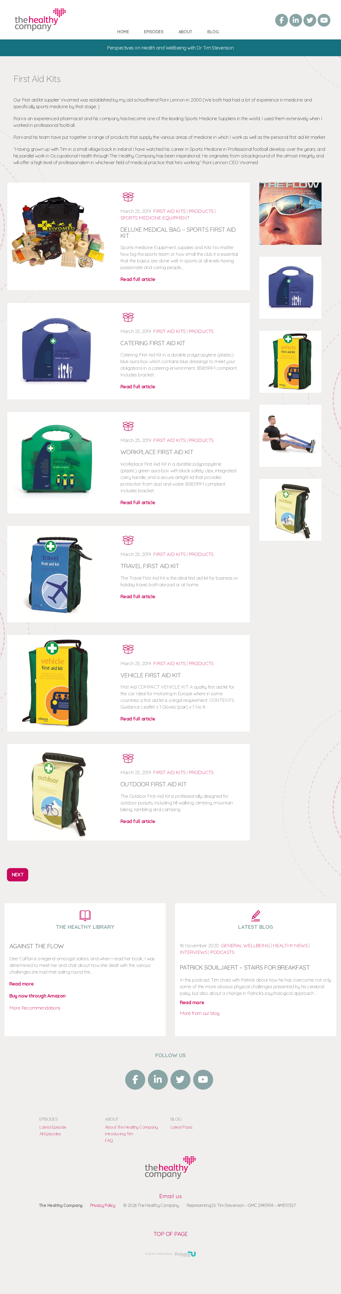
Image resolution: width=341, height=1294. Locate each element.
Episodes (153, 31)
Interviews (194, 952)
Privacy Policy (102, 1205)
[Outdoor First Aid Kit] (170, 1177)
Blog (213, 31)
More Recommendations (34, 1008)
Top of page (170, 1233)
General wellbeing (245, 945)
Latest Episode (52, 1127)
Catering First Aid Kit (152, 343)
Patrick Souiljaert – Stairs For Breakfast (245, 967)
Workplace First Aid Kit (156, 452)
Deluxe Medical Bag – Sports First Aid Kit (178, 232)
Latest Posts (181, 1127)
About (185, 31)
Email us (170, 1195)
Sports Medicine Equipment (154, 218)
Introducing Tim (119, 1133)
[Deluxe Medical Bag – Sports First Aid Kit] (40, 28)
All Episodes (50, 1133)
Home (123, 31)
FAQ (109, 1140)
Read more (21, 984)
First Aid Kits (169, 211)
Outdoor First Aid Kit (153, 784)
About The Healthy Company (131, 1127)
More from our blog (200, 1013)
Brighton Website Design (159, 1253)
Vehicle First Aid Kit (150, 675)
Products (201, 211)
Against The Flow (36, 946)
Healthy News (290, 945)
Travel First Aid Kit (149, 566)
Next (18, 875)
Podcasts (222, 952)
